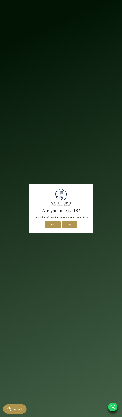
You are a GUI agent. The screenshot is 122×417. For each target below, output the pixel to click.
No (69, 224)
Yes (53, 224)
